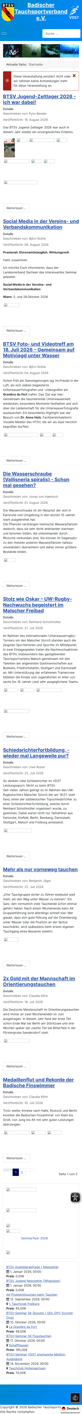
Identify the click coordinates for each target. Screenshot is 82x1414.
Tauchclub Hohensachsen (27, 1368)
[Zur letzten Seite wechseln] (32, 1170)
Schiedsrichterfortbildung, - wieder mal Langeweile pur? (36, 753)
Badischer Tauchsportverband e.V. (41, 11)
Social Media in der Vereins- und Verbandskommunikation (41, 224)
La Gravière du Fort (23, 1327)
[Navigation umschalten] (4, 34)
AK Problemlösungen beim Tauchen (31, 1294)
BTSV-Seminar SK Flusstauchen (28, 1336)
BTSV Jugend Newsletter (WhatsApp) (33, 1281)
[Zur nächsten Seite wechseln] (27, 1170)
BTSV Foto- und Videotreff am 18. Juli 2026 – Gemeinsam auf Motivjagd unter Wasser (39, 349)
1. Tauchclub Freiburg (24, 1304)
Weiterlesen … (16, 208)
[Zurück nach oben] (77, 1409)
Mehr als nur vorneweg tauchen (40, 869)
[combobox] (61, 33)
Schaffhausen (18, 1345)
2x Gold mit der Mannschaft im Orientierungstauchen (39, 981)
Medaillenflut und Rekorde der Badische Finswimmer (38, 1082)
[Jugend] (21, 1214)
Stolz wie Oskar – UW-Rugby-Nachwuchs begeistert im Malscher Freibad (37, 604)
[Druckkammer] (21, 1197)
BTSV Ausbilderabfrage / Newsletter (32, 1267)
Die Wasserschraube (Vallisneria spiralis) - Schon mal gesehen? (36, 479)
